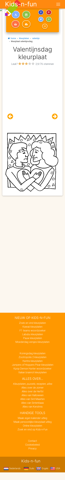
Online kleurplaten (32, 425)
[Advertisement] (32, 99)
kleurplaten (24, 38)
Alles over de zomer (32, 387)
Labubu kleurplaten (32, 334)
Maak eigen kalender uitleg (32, 418)
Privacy (32, 448)
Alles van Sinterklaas (32, 402)
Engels (44, 468)
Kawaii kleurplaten (32, 326)
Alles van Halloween (33, 395)
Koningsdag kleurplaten (32, 353)
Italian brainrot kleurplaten (32, 372)
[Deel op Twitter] (41, 19)
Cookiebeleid (32, 444)
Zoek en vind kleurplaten (32, 322)
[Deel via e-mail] (44, 26)
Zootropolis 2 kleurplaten (32, 357)
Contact (32, 440)
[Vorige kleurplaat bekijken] (11, 116)
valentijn (36, 38)
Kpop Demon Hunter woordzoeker (32, 368)
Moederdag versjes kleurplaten (32, 341)
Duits (31, 468)
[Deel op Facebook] (41, 12)
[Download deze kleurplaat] (26, 24)
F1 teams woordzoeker (33, 330)
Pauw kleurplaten (32, 338)
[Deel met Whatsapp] (48, 19)
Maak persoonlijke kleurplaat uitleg (33, 421)
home (13, 38)
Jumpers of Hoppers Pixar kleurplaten (32, 364)
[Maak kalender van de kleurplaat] (26, 14)
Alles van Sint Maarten (32, 399)
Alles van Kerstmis (33, 406)
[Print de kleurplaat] (16, 24)
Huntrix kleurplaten (33, 360)
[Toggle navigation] (58, 4)
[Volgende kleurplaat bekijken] (53, 116)
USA (57, 468)
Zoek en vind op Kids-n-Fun (32, 429)
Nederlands (15, 468)
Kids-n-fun (21, 4)
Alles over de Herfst (32, 391)
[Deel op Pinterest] (48, 12)
